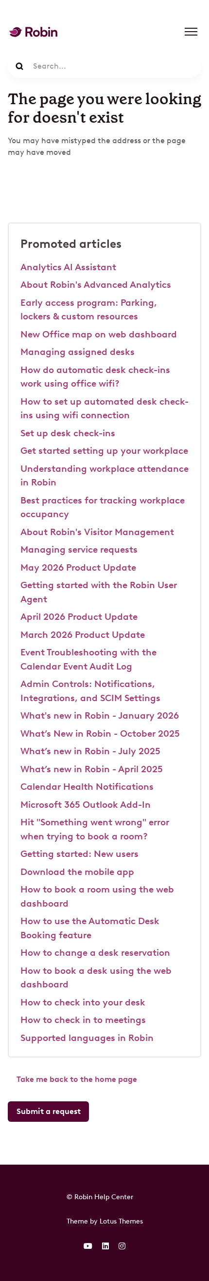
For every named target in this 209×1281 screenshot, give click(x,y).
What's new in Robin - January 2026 (99, 715)
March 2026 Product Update (82, 634)
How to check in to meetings (83, 1019)
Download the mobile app (77, 871)
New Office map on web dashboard (98, 334)
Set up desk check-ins (67, 433)
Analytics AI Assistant (68, 267)
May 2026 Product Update (78, 567)
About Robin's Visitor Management (97, 532)
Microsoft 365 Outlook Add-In (85, 804)
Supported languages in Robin (87, 1037)
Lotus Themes (121, 1221)
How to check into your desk (82, 1002)
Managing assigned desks (77, 351)
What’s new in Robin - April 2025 (91, 769)
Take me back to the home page (77, 1079)
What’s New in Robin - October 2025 (100, 733)
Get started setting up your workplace (104, 450)
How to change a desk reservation (95, 952)
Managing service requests (79, 549)
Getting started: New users (79, 853)
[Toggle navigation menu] (191, 31)
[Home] (33, 32)
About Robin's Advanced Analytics (95, 284)
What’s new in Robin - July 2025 (90, 751)
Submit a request (49, 1111)
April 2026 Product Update (79, 616)
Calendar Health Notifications (87, 786)
